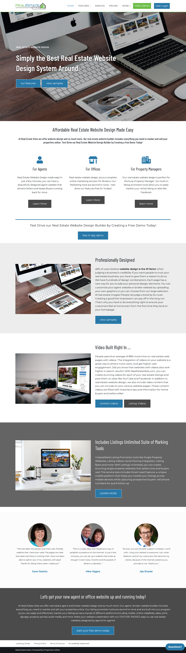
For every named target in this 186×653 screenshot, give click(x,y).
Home (70, 6)
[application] (175, 647)
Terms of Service (57, 644)
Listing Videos (137, 403)
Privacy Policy (40, 644)
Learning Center (23, 644)
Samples (100, 6)
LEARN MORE (108, 493)
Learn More (40, 203)
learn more (146, 203)
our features (28, 83)
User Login (161, 5)
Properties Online (52, 650)
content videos (109, 403)
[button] (90, 5)
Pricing (113, 6)
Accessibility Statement (78, 644)
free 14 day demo (93, 235)
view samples (54, 83)
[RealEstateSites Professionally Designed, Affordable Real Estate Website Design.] (30, 6)
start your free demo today (93, 630)
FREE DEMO (142, 5)
